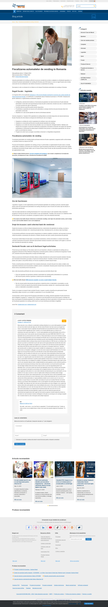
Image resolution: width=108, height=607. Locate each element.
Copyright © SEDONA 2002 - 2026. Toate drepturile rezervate (32, 594)
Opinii (82, 56)
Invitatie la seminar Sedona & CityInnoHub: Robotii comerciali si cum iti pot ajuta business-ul (85, 482)
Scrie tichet (63, 1)
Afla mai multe (18, 499)
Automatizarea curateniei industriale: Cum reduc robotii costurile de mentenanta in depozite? (87, 129)
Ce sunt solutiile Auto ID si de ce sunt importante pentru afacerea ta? (22, 481)
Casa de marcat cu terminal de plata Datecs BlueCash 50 (28, 579)
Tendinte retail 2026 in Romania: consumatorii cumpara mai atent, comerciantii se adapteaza (88, 107)
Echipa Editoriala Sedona (21, 76)
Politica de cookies (59, 594)
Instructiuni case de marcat (60, 540)
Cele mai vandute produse (87, 40)
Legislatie (83, 52)
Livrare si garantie (60, 551)
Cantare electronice (59, 585)
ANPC (50, 594)
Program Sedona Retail (45, 555)
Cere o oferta (48, 1)
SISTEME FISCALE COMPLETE (28, 11)
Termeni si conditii (87, 594)
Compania (80, 11)
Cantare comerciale (46, 543)
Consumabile (62, 11)
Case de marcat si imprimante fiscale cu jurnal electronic (46, 538)
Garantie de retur (70, 1)
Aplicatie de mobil (37, 588)
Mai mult (14, 561)
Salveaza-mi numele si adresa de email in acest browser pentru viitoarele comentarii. (38, 439)
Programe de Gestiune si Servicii (51, 11)
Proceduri (57, 536)
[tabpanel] (22, 481)
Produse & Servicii (85, 64)
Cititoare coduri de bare (45, 547)
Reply (64, 321)
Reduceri (83, 74)
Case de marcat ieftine (18, 588)
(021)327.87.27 (68, 7)
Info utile (74, 11)
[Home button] (14, 11)
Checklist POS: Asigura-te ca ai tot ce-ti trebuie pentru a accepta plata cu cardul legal (64, 481)
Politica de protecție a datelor (73, 594)
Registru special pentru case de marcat (54, 576)
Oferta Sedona (56, 1)
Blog (82, 1)
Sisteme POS (15, 585)
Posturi (82, 60)
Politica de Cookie (72, 603)
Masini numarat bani (71, 585)
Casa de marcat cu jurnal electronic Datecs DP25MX (27, 576)
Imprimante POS (45, 551)
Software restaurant (83, 585)
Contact (85, 1)
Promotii (69, 11)
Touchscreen (24, 585)
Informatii (83, 48)
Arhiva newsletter (74, 561)
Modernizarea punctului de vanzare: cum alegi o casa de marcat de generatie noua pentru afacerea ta (87, 151)
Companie (83, 44)
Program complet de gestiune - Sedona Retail (26, 569)
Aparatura (19, 11)
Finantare (77, 1)
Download (58, 545)
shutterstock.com (22, 304)
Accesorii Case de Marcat (87, 32)
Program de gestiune (35, 585)
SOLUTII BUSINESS (38, 11)
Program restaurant (47, 585)
